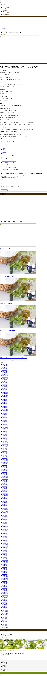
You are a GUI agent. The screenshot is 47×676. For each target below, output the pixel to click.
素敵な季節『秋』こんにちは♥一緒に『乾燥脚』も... (13, 358)
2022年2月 (4, 440)
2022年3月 (4, 438)
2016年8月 (4, 532)
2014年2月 (4, 574)
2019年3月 (4, 488)
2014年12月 (5, 560)
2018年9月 (4, 497)
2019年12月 (5, 476)
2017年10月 (5, 512)
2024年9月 (4, 396)
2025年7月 (4, 382)
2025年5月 (4, 385)
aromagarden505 (10, 156)
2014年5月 (4, 570)
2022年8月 (4, 431)
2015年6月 (4, 551)
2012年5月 (4, 603)
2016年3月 (4, 539)
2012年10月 (5, 596)
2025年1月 (4, 391)
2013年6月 (4, 585)
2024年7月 (4, 399)
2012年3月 (4, 606)
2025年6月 (4, 384)
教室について (6, 6)
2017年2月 (4, 523)
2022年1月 (4, 441)
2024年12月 (5, 392)
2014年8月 (4, 565)
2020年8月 (4, 465)
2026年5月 (4, 368)
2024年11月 (5, 393)
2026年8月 (4, 364)
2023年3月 (4, 421)
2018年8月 (4, 498)
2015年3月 (4, 556)
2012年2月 (4, 607)
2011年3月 (4, 623)
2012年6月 (4, 602)
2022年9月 (4, 430)
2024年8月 (4, 398)
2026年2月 (4, 372)
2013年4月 (4, 588)
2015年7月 (4, 550)
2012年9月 (4, 597)
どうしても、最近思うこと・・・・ (9, 276)
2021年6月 (4, 451)
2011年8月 (4, 616)
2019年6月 (4, 484)
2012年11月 (5, 595)
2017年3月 (4, 522)
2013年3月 (4, 589)
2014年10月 (5, 563)
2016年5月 (4, 536)
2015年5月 (4, 553)
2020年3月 (4, 472)
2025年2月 (4, 389)
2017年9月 (4, 514)
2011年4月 (4, 621)
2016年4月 (4, 537)
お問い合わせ (6, 14)
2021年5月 (4, 452)
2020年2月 (4, 473)
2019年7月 (4, 483)
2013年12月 (5, 577)
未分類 (3, 637)
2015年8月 (4, 549)
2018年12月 (5, 493)
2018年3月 (4, 505)
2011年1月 (4, 625)
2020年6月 (4, 468)
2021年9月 (4, 447)
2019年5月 (4, 486)
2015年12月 (5, 543)
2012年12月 (5, 593)
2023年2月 (4, 423)
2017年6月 (4, 518)
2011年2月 (4, 624)
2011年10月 (5, 613)
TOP (4, 4)
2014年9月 (4, 564)
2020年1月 (4, 474)
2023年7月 (4, 416)
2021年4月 (4, 454)
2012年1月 (4, 609)
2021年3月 (4, 455)
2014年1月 (4, 575)
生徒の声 (5, 10)
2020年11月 (5, 461)
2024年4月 (4, 403)
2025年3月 (4, 388)
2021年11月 (5, 444)
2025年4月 (4, 386)
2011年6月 (4, 618)
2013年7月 (4, 583)
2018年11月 (5, 494)
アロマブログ (3, 63)
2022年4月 (4, 437)
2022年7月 (4, 433)
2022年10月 (5, 428)
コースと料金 (6, 7)
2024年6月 (4, 400)
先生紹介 (5, 8)
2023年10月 (5, 412)
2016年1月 (4, 542)
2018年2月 (4, 507)
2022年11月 (5, 427)
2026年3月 (4, 371)
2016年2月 (4, 540)
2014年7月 (4, 567)
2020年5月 (4, 469)
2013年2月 (4, 590)
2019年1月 (4, 491)
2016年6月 (4, 535)
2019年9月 (4, 480)
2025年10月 (5, 378)
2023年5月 (4, 419)
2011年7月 (4, 617)
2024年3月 (4, 405)
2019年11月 (5, 477)
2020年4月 (4, 470)
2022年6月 (4, 434)
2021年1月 (4, 458)
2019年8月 (4, 481)
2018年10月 (5, 495)
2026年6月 (4, 367)
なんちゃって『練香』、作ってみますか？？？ (12, 221)
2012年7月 (4, 600)
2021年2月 (4, 456)
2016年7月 (4, 533)
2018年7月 (4, 500)
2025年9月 (4, 379)
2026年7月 (4, 365)
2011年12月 (5, 610)
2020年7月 (4, 466)
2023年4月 (4, 420)
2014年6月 (4, 568)
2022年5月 (4, 435)
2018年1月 (4, 508)
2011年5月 (4, 620)
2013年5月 (4, 586)
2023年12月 (5, 409)
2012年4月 (4, 604)
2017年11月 (5, 511)
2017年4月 (4, 521)
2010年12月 (5, 627)
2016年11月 (5, 528)
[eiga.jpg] (16, 93)
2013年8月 (4, 582)
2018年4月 (4, 504)
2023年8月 (4, 414)
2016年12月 (5, 526)
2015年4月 (4, 554)
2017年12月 (5, 509)
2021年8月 (4, 448)
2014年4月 (4, 571)
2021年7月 (4, 449)
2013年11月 (5, 578)
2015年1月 (4, 558)
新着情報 (4, 635)
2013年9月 (4, 581)
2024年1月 (4, 407)
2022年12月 (5, 426)
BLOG (4, 11)
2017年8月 (4, 515)
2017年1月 (4, 525)
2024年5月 (4, 402)
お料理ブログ (5, 634)
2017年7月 (4, 516)
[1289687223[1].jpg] (29, 129)
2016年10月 (5, 529)
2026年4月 (4, 370)
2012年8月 (4, 599)
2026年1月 (4, 374)
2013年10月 (5, 579)
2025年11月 (5, 377)
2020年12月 (5, 459)
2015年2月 (4, 557)
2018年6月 (4, 501)
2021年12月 (5, 442)
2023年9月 (4, 413)
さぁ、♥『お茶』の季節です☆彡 (8, 330)
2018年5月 (4, 502)
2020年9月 (4, 463)
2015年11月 (5, 544)
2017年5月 (4, 519)
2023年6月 (4, 417)
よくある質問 (6, 13)
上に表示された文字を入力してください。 (10, 186)
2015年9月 (4, 547)
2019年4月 (4, 487)
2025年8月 (4, 381)
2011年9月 (4, 614)
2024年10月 (5, 395)
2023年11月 (5, 410)
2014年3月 (4, 572)
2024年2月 (4, 406)
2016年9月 (4, 530)
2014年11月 (5, 561)
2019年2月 (4, 490)
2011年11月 (5, 611)
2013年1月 (4, 592)
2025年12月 (5, 375)
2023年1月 (4, 424)
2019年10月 (5, 479)
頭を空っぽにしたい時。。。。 (8, 303)
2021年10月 (5, 445)
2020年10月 (5, 462)
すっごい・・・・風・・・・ (7, 248)
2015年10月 (5, 546)
